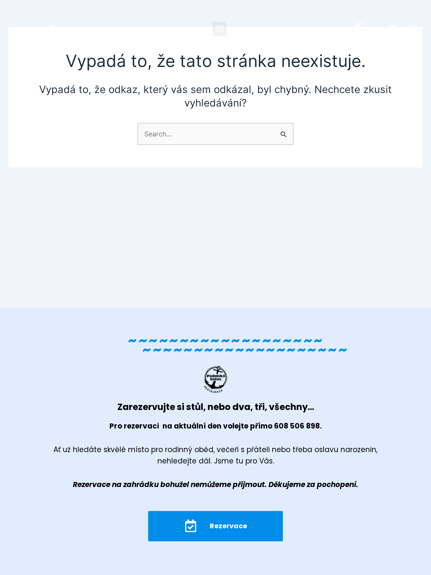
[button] (219, 29)
